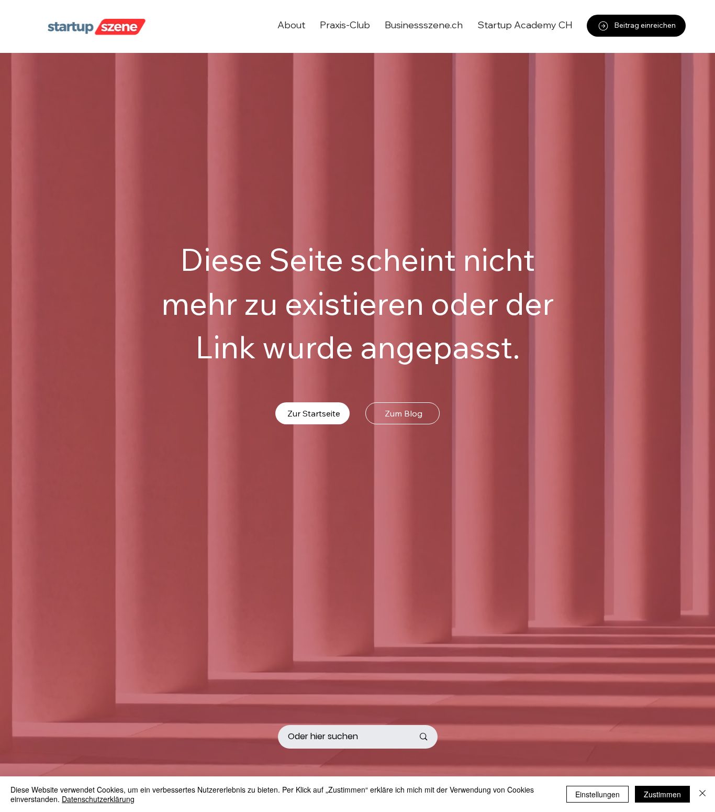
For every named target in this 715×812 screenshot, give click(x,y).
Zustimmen (662, 794)
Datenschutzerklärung (98, 799)
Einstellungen (597, 794)
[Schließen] (702, 794)
